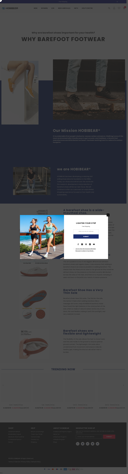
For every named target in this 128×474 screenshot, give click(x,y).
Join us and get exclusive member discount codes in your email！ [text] (86, 250)
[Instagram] (82, 244)
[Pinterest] (86, 244)
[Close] (108, 215)
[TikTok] (90, 244)
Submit (86, 236)
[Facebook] (78, 244)
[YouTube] (94, 244)
